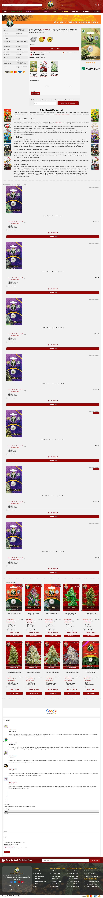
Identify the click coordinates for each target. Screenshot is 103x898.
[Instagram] (19, 882)
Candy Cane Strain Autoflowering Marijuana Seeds (52, 271)
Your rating (7, 809)
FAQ (62, 5)
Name (5, 831)
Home (5, 12)
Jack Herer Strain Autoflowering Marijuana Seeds (53, 383)
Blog (77, 5)
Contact (84, 5)
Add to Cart (54, 49)
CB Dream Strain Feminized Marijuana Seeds (43, 74)
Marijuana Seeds (9, 15)
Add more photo (9, 847)
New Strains (75, 12)
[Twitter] (15, 882)
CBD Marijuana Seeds (45, 29)
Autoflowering (30, 12)
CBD (39, 12)
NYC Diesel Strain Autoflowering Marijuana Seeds (53, 551)
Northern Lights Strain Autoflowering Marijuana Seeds (53, 495)
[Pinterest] (22, 882)
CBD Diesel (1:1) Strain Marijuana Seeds (54, 74)
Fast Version (64, 12)
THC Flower (96, 12)
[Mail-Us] (10, 886)
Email (5, 837)
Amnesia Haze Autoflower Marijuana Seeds (53, 215)
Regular (55, 12)
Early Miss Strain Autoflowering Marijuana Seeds (53, 327)
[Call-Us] (18, 886)
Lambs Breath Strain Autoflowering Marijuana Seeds (53, 439)
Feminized (46, 12)
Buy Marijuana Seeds (16, 12)
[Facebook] (11, 882)
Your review (7, 813)
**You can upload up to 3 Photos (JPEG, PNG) (14, 842)
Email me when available (68, 103)
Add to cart (35, 93)
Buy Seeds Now (53, 236)
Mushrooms (86, 12)
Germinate (69, 5)
